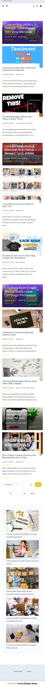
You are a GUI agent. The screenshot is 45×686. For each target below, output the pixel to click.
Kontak (29, 671)
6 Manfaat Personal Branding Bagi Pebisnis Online (17, 333)
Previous (8, 484)
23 (31, 484)
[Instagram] (37, 6)
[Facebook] (33, 6)
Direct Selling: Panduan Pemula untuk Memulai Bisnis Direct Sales (19, 456)
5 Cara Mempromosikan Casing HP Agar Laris (17, 205)
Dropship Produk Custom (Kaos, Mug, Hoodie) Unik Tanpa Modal (19, 256)
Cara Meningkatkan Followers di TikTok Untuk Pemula (18, 414)
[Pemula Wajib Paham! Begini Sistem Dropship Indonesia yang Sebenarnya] (22, 578)
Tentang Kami (18, 671)
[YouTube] (40, 6)
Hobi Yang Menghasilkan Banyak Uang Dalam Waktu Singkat (19, 382)
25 (11, 493)
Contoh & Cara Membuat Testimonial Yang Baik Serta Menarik (18, 69)
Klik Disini (12, 683)
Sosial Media (20, 123)
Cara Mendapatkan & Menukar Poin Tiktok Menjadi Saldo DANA (19, 149)
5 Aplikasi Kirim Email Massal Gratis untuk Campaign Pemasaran (20, 291)
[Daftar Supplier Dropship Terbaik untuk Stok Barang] (22, 549)
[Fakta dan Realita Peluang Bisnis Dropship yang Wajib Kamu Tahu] (22, 607)
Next (32, 493)
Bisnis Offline (20, 388)
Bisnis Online (20, 262)
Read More (34, 41)
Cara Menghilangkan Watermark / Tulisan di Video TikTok (17, 118)
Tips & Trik (29, 123)
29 (24, 493)
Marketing (22, 37)
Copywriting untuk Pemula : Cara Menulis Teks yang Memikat (20, 28)
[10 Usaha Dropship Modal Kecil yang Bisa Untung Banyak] (22, 633)
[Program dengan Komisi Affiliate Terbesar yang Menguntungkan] (22, 521)
